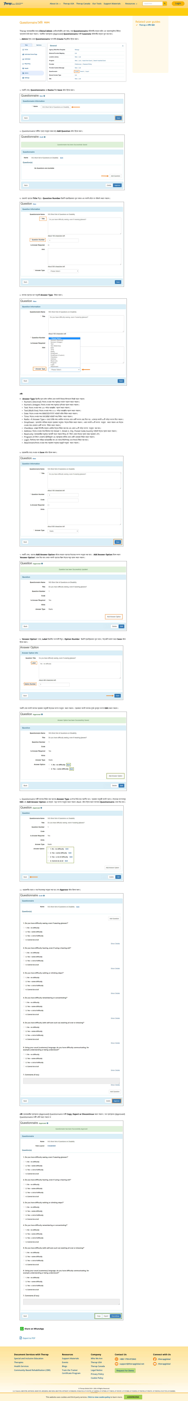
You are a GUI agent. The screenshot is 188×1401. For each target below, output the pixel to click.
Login (178, 3)
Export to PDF (28, 1338)
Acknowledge (133, 1397)
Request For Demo (125, 1370)
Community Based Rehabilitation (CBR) (32, 1370)
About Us (54, 3)
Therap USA (68, 3)
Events (65, 1362)
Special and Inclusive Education (28, 1358)
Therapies (18, 1362)
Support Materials (112, 3)
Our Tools (97, 3)
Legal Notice (96, 1370)
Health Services (21, 1366)
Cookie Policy (97, 1378)
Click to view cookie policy (99, 1397)
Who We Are (96, 1358)
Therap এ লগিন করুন (147, 25)
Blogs (64, 1366)
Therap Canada (83, 3)
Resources (130, 3)
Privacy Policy (97, 1374)
